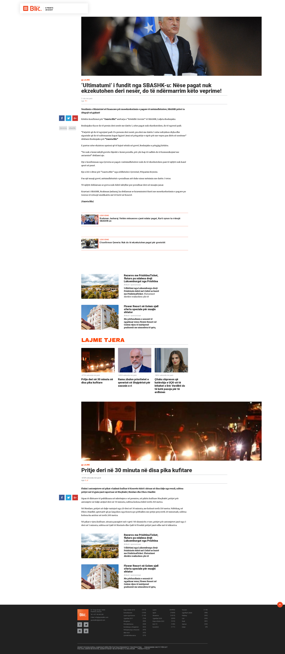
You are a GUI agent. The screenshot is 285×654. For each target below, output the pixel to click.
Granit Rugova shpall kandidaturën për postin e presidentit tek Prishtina (109, 647)
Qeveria (63, 128)
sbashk (72, 128)
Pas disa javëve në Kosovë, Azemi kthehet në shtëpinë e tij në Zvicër (106, 649)
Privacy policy (144, 649)
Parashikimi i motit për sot (156, 647)
